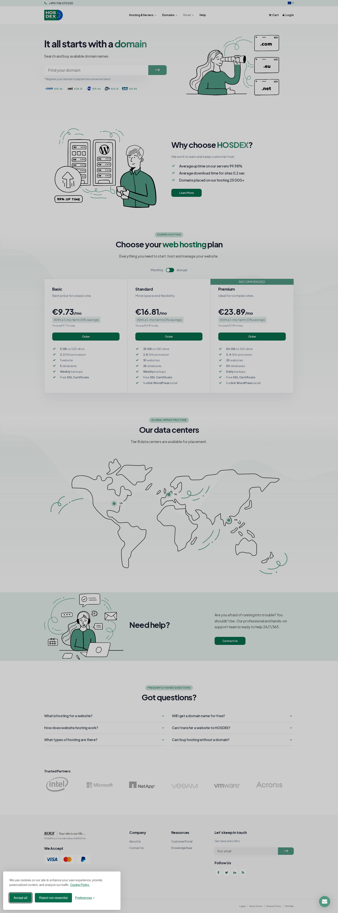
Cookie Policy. (80, 884)
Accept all (20, 897)
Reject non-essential (53, 897)
